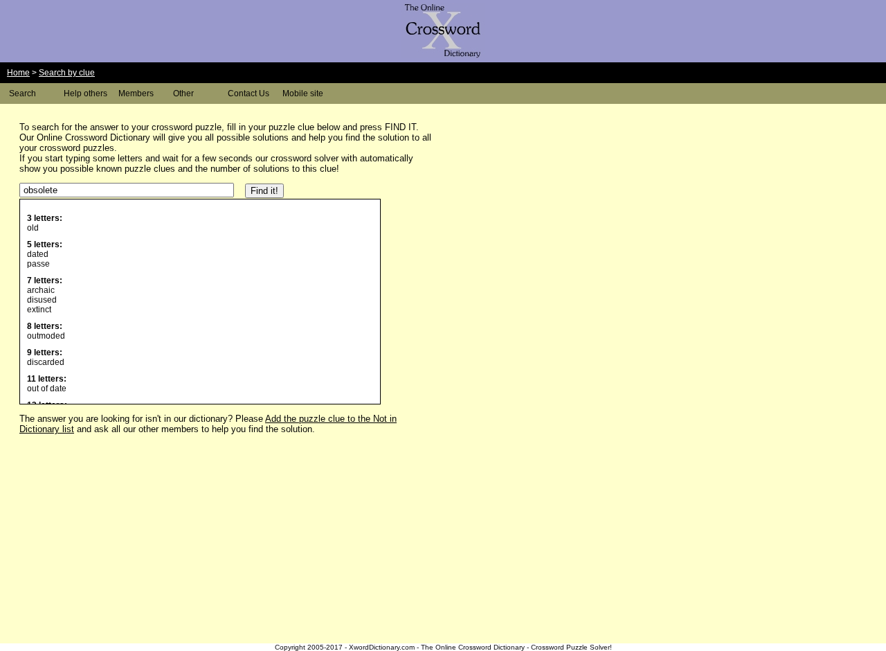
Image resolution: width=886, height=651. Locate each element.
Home (18, 73)
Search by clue (67, 73)
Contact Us (248, 93)
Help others (85, 93)
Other (183, 93)
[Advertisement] (553, 210)
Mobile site (302, 93)
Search (22, 93)
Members (136, 93)
